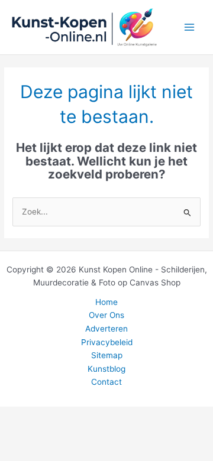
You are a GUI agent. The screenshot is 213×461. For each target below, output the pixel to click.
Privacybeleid (107, 342)
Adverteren (106, 328)
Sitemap (106, 355)
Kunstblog (106, 369)
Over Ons (106, 315)
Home (106, 302)
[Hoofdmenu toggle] (189, 27)
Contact (106, 382)
